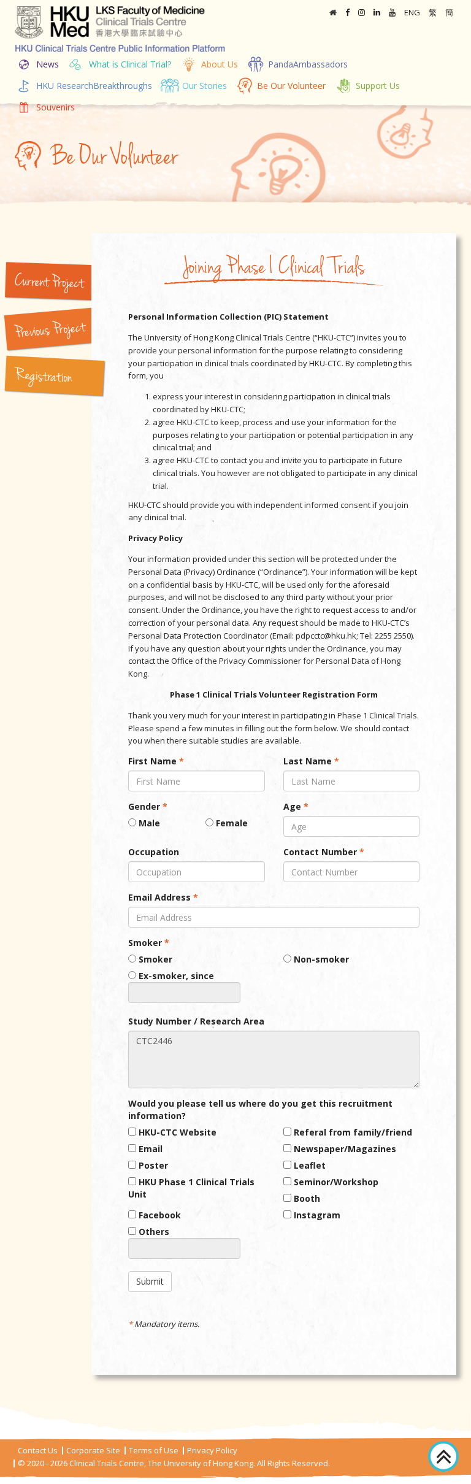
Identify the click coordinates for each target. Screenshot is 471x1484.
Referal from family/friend (351, 1132)
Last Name (311, 761)
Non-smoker (320, 959)
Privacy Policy (212, 1450)
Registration (43, 377)
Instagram (315, 1215)
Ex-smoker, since (175, 976)
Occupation (153, 852)
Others (152, 1231)
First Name (156, 761)
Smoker (148, 942)
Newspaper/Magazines (343, 1149)
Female (230, 823)
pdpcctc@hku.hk (326, 635)
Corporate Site (93, 1450)
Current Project (48, 283)
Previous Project (50, 331)
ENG (412, 12)
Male (148, 823)
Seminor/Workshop (334, 1182)
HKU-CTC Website (176, 1132)
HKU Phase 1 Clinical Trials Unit (191, 1188)
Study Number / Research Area (196, 1021)
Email (149, 1149)
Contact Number (323, 852)
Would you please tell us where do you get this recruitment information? (260, 1109)
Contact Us (38, 1450)
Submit (150, 1281)
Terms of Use (153, 1450)
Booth (305, 1198)
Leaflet (308, 1165)
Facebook (158, 1215)
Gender (147, 806)
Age (295, 806)
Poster (152, 1165)
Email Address (163, 897)
